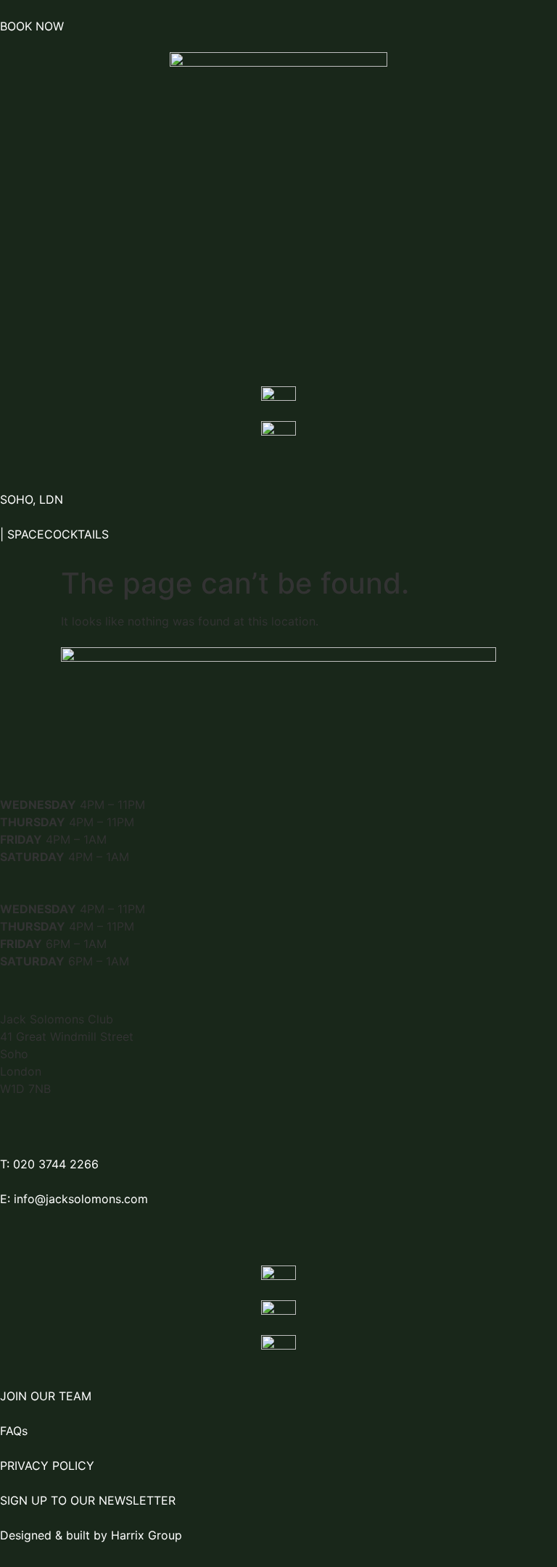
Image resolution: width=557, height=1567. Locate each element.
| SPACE (22, 534)
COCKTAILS (78, 534)
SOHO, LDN (31, 499)
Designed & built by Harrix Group (91, 1535)
